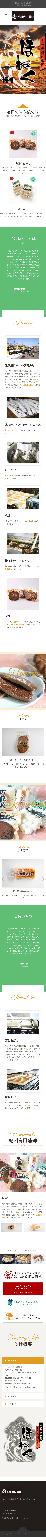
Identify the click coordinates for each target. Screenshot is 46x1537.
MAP (34, 1499)
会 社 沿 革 (12, 1396)
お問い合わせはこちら (13, 1380)
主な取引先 (12, 1404)
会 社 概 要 (12, 1360)
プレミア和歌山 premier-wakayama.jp (20, 1387)
